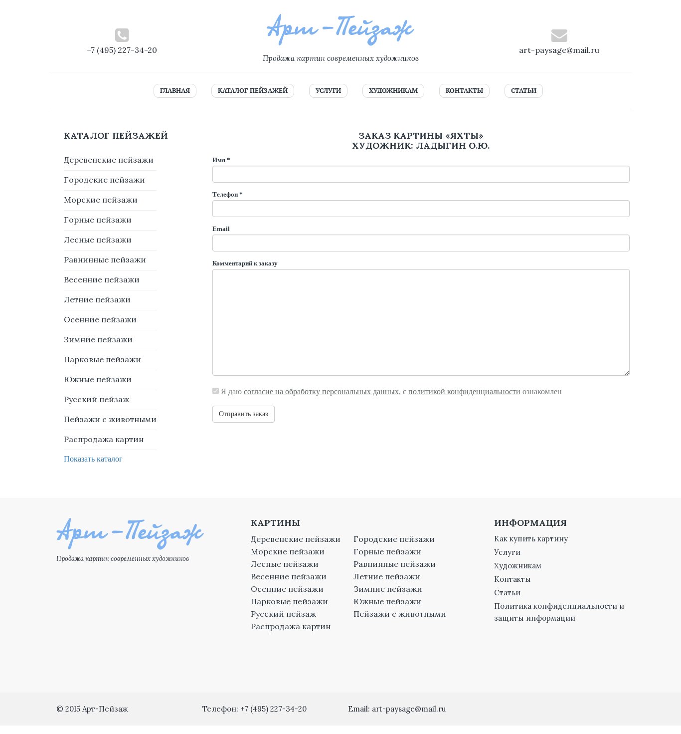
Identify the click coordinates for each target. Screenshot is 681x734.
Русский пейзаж (96, 399)
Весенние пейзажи (102, 279)
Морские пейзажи (101, 200)
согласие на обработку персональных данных (321, 391)
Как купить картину (531, 538)
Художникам (393, 91)
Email (221, 229)
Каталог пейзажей (253, 91)
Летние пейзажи (97, 299)
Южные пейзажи (98, 379)
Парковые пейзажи (102, 359)
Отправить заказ (243, 414)
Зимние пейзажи (98, 339)
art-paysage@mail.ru (559, 50)
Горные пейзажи (98, 220)
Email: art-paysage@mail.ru (397, 709)
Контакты (464, 91)
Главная (175, 91)
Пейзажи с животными (110, 419)
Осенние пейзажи (100, 319)
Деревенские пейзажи (109, 160)
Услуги (328, 91)
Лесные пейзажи (98, 240)
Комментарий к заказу (245, 263)
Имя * (221, 160)
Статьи (523, 91)
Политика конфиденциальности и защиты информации (559, 612)
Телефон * (227, 194)
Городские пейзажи (104, 180)
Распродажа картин (104, 439)
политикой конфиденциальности (464, 391)
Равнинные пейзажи (105, 259)
